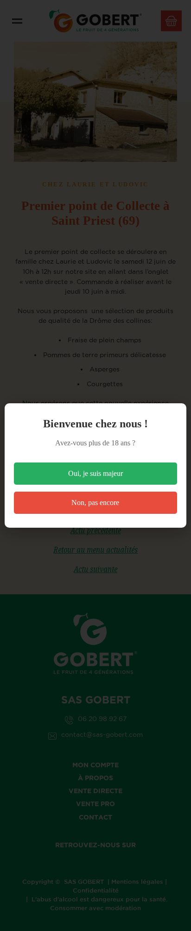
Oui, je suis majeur (95, 473)
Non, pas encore (95, 502)
